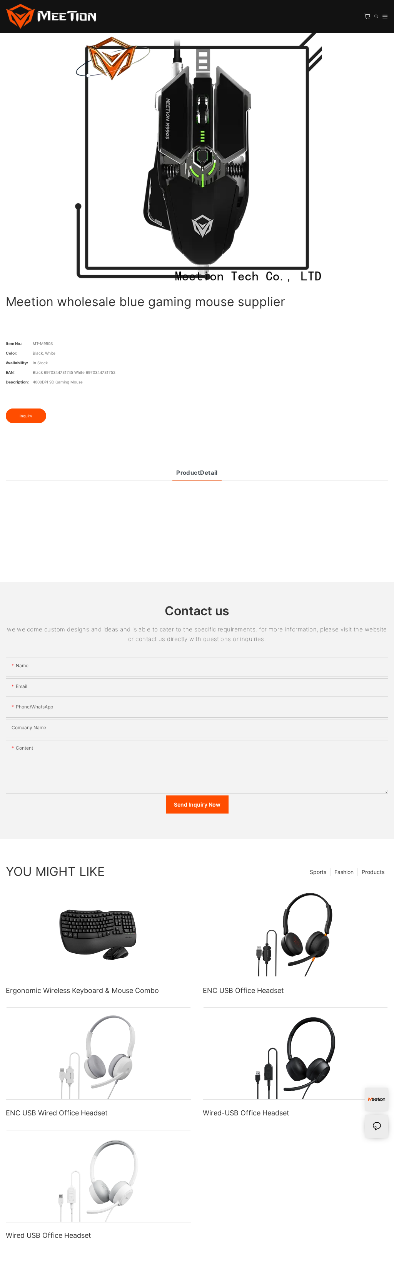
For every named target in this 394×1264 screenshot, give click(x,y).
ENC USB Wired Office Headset (57, 1113)
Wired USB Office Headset (48, 1235)
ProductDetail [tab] (197, 472)
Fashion (344, 872)
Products (373, 872)
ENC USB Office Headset (243, 990)
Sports (318, 872)
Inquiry (26, 416)
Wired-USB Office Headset (246, 1113)
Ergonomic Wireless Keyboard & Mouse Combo (82, 990)
